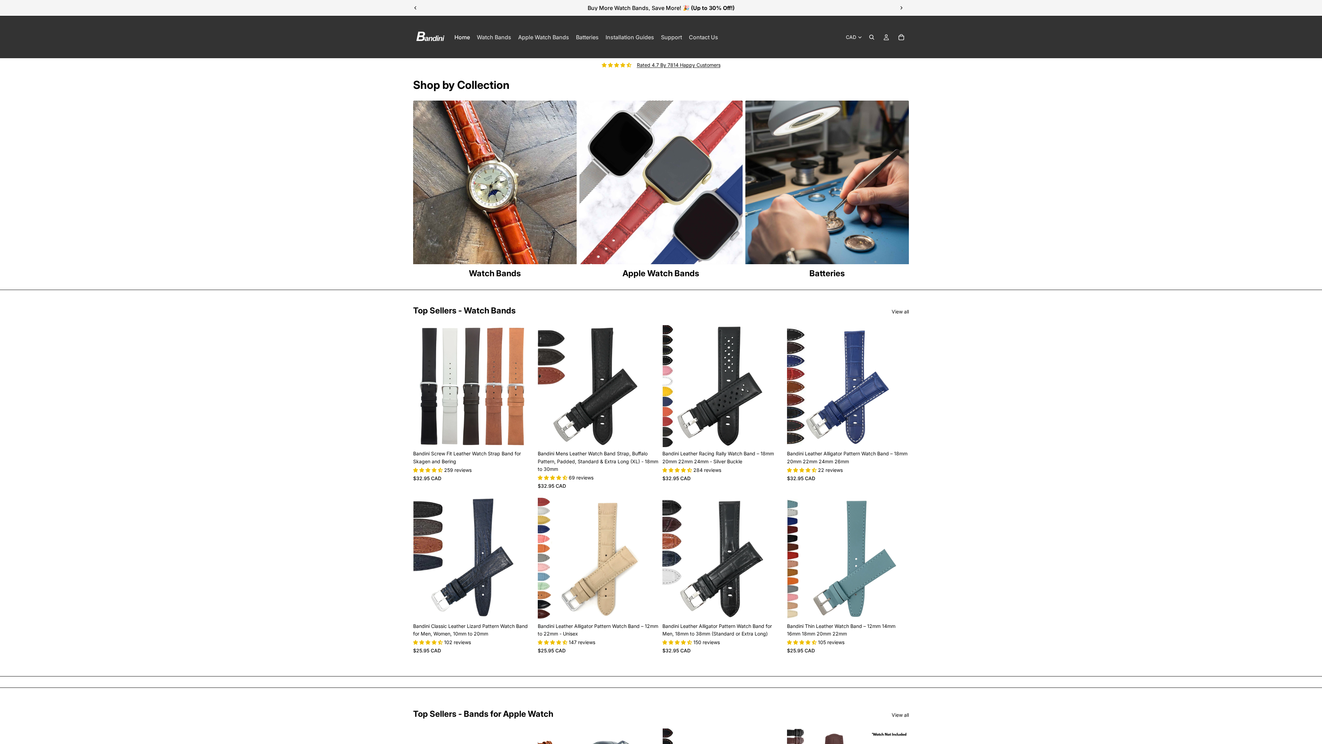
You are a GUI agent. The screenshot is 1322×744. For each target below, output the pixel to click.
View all (900, 311)
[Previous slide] (415, 8)
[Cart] (901, 37)
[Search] (871, 37)
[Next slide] (901, 8)
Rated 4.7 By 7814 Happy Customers (679, 65)
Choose (530, 436)
